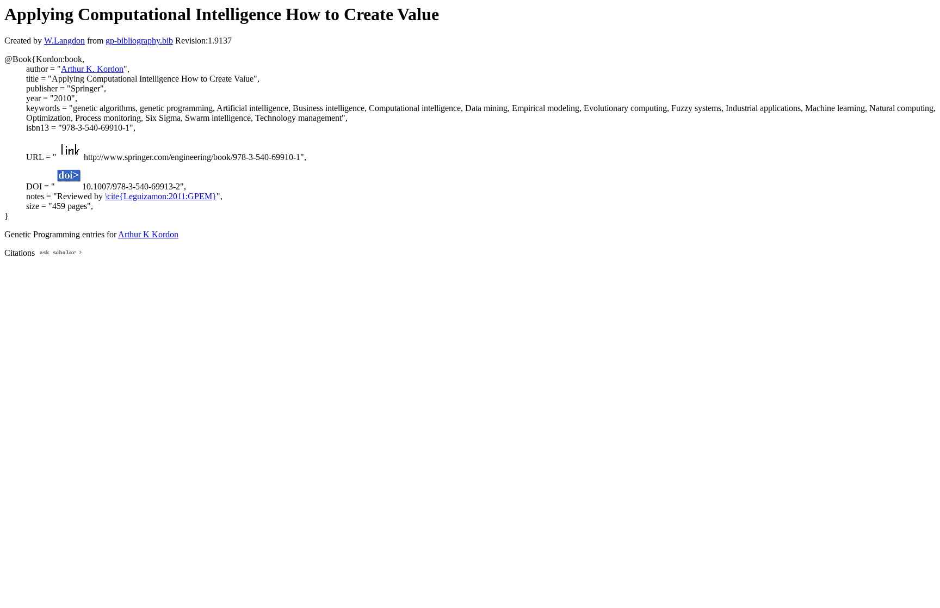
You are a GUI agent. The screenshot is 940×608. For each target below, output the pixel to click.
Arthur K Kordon (148, 234)
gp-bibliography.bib (139, 40)
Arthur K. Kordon (92, 68)
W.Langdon (64, 40)
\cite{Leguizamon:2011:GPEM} (161, 196)
